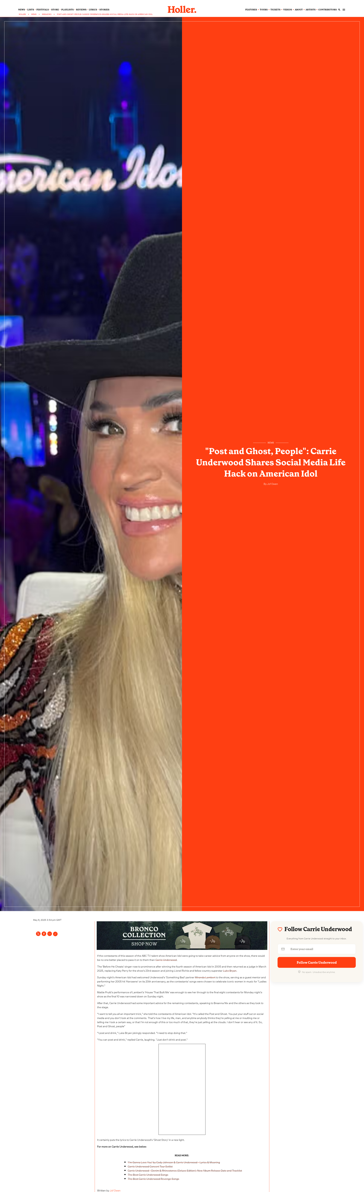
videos (287, 9)
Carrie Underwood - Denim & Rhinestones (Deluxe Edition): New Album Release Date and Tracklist (185, 1170)
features (251, 9)
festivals (42, 9)
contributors (327, 9)
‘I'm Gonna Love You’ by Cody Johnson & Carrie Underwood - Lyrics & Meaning (174, 1162)
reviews (81, 9)
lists (30, 9)
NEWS (34, 14)
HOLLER (22, 14)
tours (264, 9)
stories (104, 9)
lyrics (93, 9)
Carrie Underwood (166, 959)
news (21, 9)
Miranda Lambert (205, 977)
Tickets (275, 9)
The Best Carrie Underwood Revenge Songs (153, 1178)
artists (311, 9)
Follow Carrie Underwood (317, 962)
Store (55, 9)
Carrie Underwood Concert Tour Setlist (150, 1166)
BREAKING (46, 14)
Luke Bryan (229, 970)
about (299, 9)
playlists (67, 9)
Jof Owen (272, 483)
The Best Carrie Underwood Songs (148, 1174)
